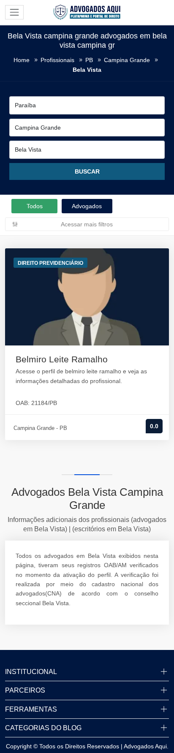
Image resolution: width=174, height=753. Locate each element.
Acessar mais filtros (87, 224)
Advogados (87, 206)
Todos (35, 206)
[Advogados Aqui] (87, 11)
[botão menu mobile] (14, 12)
